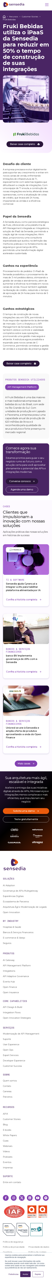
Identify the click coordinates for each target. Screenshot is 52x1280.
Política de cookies (37, 1252)
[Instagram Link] (14, 1198)
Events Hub (9, 981)
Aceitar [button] (25, 1274)
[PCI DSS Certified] (36, 1229)
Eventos (7, 1162)
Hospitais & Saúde (12, 927)
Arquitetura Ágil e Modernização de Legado (25, 907)
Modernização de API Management (21, 1033)
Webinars (7, 1146)
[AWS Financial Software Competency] (23, 1229)
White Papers (10, 1135)
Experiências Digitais (13, 896)
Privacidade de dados (38, 1247)
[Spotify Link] (46, 1198)
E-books (7, 1130)
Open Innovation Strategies (17, 1018)
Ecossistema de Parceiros (16, 901)
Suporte (7, 1039)
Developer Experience (14, 1060)
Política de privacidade (14, 1247)
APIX (5, 1114)
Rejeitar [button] (38, 1274)
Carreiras (7, 1091)
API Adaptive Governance (16, 976)
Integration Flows (12, 1012)
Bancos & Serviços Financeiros (18, 932)
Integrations (9, 971)
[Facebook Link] (6, 1198)
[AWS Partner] (10, 1229)
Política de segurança (13, 1242)
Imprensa (8, 1167)
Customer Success (12, 1066)
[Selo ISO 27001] (32, 1211)
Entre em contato (12, 1182)
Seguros (7, 943)
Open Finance (10, 987)
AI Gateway (9, 960)
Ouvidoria (7, 1252)
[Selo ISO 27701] (42, 1211)
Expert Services (10, 1055)
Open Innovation (11, 912)
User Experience (11, 1044)
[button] (46, 4)
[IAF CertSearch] (14, 1211)
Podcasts (7, 1157)
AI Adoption (9, 885)
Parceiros (7, 1097)
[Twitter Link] (22, 1198)
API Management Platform (17, 965)
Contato (7, 1086)
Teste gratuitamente (26, 819)
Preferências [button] (13, 1274)
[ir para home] (14, 4)
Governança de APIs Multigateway (20, 891)
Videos (6, 1151)
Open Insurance (11, 992)
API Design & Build (12, 1007)
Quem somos (10, 1080)
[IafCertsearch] (14, 1211)
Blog (5, 1124)
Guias (5, 1140)
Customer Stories (30, 17)
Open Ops (8, 1050)
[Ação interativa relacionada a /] (4, 16)
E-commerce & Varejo (14, 937)
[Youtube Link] (38, 1198)
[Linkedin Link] (30, 1198)
